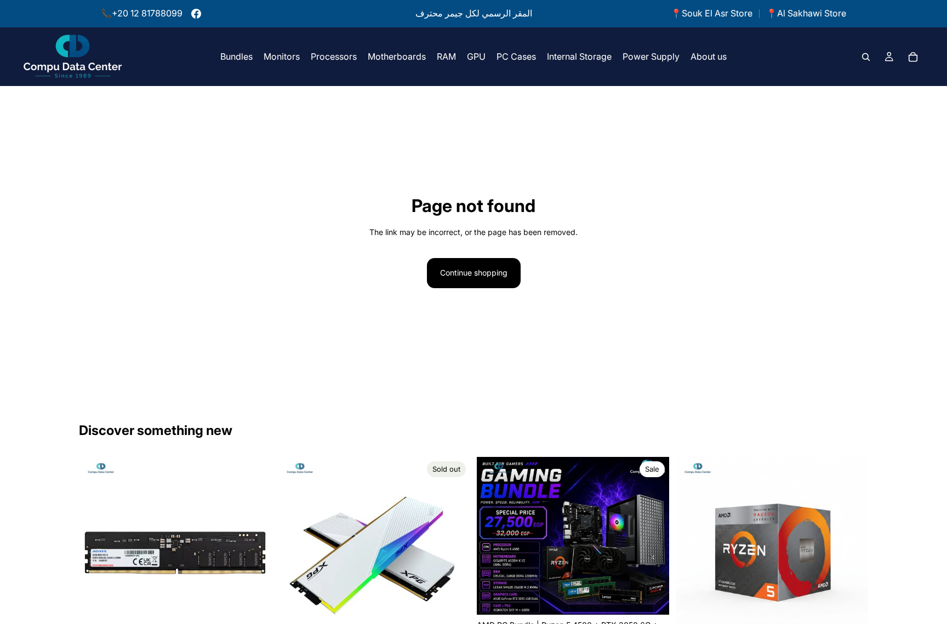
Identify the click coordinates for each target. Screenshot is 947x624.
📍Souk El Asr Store (711, 13)
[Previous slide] (95, 553)
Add (661, 597)
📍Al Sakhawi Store (806, 13)
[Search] (866, 56)
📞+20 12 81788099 (141, 13)
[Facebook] (196, 14)
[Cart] (913, 56)
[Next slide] (254, 553)
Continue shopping (473, 272)
